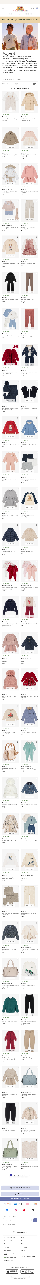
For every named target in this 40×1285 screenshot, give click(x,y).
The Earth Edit (21, 1232)
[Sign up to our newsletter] (35, 1220)
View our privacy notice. (9, 1225)
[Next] (30, 1175)
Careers (23, 1241)
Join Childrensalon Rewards (20, 1199)
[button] (8, 8)
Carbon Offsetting (10, 1257)
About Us (7, 1247)
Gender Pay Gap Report (9, 1253)
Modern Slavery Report (28, 1256)
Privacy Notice (25, 1244)
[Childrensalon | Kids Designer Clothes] (20, 7)
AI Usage (24, 1247)
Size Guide (7, 1250)
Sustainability (8, 1261)
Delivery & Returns (9, 1238)
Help (22, 1253)
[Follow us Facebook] (7, 1211)
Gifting (23, 1238)
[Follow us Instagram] (16, 1211)
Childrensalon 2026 (24, 1277)
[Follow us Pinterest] (24, 1211)
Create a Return (9, 1241)
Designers (28, 14)
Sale (18, 14)
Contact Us (7, 1244)
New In (10, 14)
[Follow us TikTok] (33, 1211)
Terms (23, 1250)
